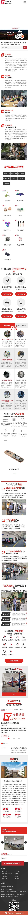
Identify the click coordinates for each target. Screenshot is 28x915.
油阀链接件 (8, 260)
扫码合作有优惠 (14, 661)
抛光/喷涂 (17, 44)
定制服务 (17, 873)
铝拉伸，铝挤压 (6, 178)
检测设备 (17, 876)
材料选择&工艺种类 (7, 873)
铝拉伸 (22, 42)
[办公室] (14, 842)
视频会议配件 (7, 245)
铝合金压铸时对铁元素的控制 (10, 723)
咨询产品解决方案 (7, 294)
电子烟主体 (20, 200)
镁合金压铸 (21, 173)
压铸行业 (9, 709)
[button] (8, 738)
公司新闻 (3, 709)
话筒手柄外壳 (20, 230)
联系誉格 (17, 878)
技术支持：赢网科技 (13, 896)
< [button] (2, 684)
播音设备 (7, 200)
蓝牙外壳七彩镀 (8, 230)
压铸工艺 (16, 709)
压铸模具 (6, 44)
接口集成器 (8, 215)
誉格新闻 (4, 878)
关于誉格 (17, 871)
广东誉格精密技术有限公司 (7, 894)
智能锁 (20, 215)
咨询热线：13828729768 (15, 913)
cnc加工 (12, 44)
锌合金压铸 (10, 42)
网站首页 (4, 871)
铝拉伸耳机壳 (20, 245)
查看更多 (5, 736)
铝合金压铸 (16, 42)
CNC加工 (21, 178)
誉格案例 (4, 876)
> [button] (26, 684)
